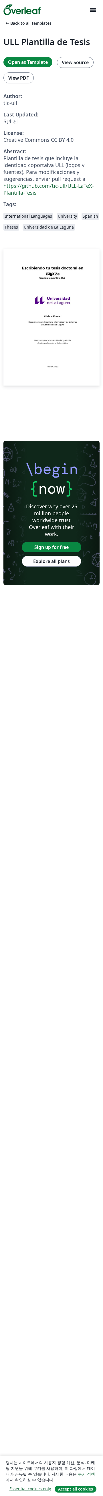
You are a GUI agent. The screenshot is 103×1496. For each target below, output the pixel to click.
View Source (75, 62)
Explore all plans (51, 561)
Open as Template (28, 62)
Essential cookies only (30, 1488)
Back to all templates (28, 23)
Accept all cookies (75, 1489)
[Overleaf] (22, 10)
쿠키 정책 (86, 1474)
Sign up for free (51, 547)
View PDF (18, 78)
